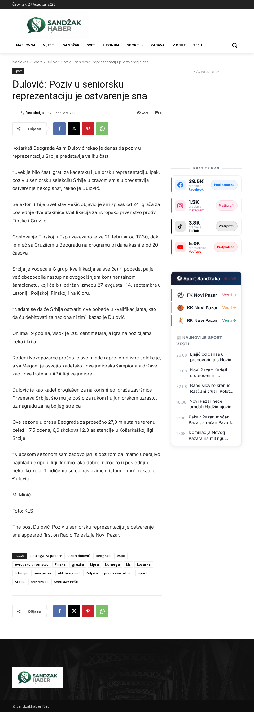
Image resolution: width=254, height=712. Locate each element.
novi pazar (43, 573)
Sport (37, 62)
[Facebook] (59, 128)
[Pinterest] (88, 128)
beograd (103, 555)
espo (121, 555)
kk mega (112, 564)
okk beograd (69, 573)
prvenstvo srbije (118, 573)
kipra (94, 564)
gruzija (78, 564)
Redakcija (34, 112)
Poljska (92, 573)
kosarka (144, 564)
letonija (21, 573)
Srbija (20, 581)
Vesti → (229, 295)
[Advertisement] (206, 106)
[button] (234, 45)
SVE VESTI (39, 581)
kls (128, 564)
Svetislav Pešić (66, 581)
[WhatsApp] (102, 128)
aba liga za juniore (46, 555)
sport (142, 573)
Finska (60, 564)
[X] (74, 128)
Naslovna (20, 62)
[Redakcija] (16, 112)
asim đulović (79, 555)
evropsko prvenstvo (32, 564)
